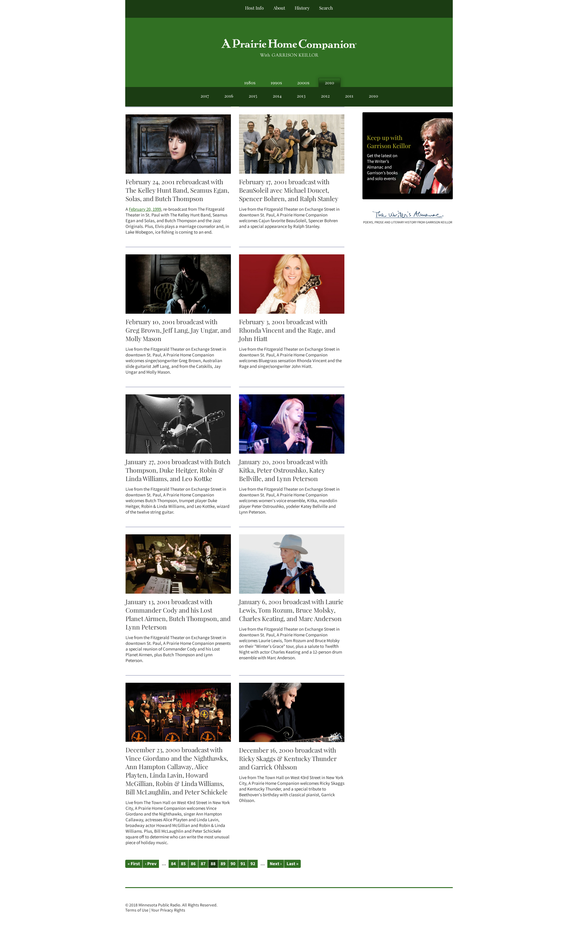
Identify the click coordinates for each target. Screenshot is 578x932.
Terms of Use (136, 910)
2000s (303, 82)
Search (326, 8)
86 (193, 863)
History (302, 8)
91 (243, 863)
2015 (253, 96)
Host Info (254, 8)
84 (173, 863)
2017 (204, 96)
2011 (349, 96)
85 (183, 863)
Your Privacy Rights (168, 910)
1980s (250, 82)
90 (233, 863)
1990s (276, 82)
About (279, 8)
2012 (325, 96)
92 (252, 863)
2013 (301, 96)
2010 (329, 82)
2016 (228, 96)
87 (203, 863)
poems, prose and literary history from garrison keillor (407, 222)
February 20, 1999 (145, 209)
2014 (277, 96)
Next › (275, 863)
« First (134, 863)
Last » (292, 863)
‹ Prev (151, 863)
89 (223, 863)
